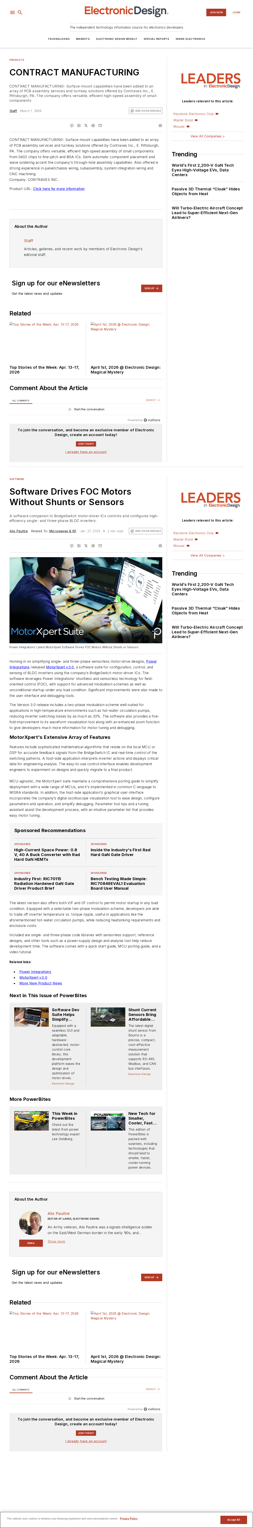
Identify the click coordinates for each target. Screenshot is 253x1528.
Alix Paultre (18, 531)
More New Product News (40, 983)
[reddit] (93, 125)
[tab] (20, 400)
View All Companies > (208, 136)
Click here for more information (59, 189)
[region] (85, 410)
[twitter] (86, 125)
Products (16, 59)
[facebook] (72, 125)
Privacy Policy (129, 1518)
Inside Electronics (190, 38)
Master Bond (183, 120)
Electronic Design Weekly (116, 38)
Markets (83, 38)
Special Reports (156, 38)
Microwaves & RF (63, 531)
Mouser (179, 126)
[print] (160, 125)
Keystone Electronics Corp (193, 114)
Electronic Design (63, 1083)
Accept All (233, 1519)
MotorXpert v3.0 (60, 667)
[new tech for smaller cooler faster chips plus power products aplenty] (108, 1120)
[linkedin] (79, 125)
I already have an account (86, 452)
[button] (12, 12)
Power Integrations (35, 972)
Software (16, 479)
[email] (100, 125)
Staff (13, 111)
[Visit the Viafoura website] (151, 420)
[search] (20, 12)
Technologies (59, 38)
